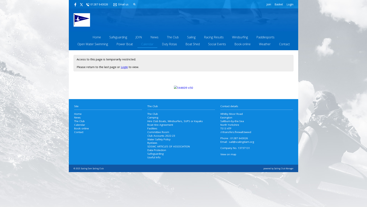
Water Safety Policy (159, 139)
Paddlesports (265, 37)
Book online (242, 44)
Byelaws (152, 143)
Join (268, 4)
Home (97, 37)
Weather (265, 44)
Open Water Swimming (92, 44)
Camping (152, 117)
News (154, 37)
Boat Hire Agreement (160, 125)
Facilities (152, 128)
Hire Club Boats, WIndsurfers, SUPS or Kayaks (175, 121)
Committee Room (158, 132)
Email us (123, 4)
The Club (173, 37)
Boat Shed (192, 44)
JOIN (139, 37)
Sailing (191, 37)
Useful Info (154, 157)
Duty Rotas (169, 44)
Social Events (217, 44)
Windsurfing (240, 37)
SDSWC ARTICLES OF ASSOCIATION (168, 146)
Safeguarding (118, 37)
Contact (284, 44)
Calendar (147, 44)
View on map (228, 154)
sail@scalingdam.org (241, 142)
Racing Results (214, 37)
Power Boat (124, 44)
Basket (278, 4)
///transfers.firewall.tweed (235, 132)
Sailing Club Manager (283, 168)
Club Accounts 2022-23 (161, 135)
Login (290, 4)
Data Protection (156, 150)
